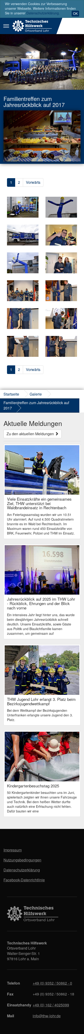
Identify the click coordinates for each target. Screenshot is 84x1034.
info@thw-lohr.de (47, 1015)
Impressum (13, 850)
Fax (10, 994)
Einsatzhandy (18, 1005)
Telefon (13, 983)
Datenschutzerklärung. (43, 13)
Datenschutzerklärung (22, 870)
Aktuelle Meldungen (33, 423)
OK (75, 13)
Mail (10, 1015)
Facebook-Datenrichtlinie (24, 880)
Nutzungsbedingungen (22, 860)
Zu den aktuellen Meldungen (31, 433)
